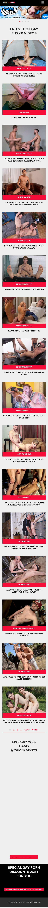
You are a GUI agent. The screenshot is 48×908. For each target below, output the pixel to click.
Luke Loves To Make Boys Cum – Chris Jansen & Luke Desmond (24, 678)
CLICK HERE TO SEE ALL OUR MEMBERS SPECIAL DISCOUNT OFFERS (23, 889)
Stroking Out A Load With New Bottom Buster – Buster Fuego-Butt (24, 203)
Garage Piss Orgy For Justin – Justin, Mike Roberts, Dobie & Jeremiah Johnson (24, 504)
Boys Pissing (24, 498)
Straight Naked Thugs (24, 628)
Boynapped (24, 541)
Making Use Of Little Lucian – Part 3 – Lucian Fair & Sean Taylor (24, 591)
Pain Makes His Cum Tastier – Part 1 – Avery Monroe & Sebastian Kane (23, 547)
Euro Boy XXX (24, 69)
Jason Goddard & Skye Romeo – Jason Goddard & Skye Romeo (24, 75)
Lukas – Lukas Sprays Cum (24, 117)
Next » (35, 729)
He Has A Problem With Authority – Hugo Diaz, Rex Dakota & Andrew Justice (24, 160)
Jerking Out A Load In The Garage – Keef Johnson (24, 634)
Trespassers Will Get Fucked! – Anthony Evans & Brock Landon (24, 460)
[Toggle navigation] (43, 2)
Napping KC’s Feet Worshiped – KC (24, 331)
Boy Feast (24, 112)
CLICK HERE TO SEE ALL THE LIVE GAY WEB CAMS (24, 857)
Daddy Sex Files (24, 154)
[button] (19, 21)
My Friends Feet (24, 284)
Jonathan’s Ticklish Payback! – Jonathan (24, 289)
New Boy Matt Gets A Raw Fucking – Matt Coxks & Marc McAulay (24, 247)
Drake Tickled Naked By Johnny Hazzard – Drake (24, 373)
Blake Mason (24, 197)
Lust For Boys (24, 454)
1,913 (26, 729)
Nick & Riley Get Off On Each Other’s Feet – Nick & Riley (24, 417)
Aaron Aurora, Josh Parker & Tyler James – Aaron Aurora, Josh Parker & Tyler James (24, 721)
